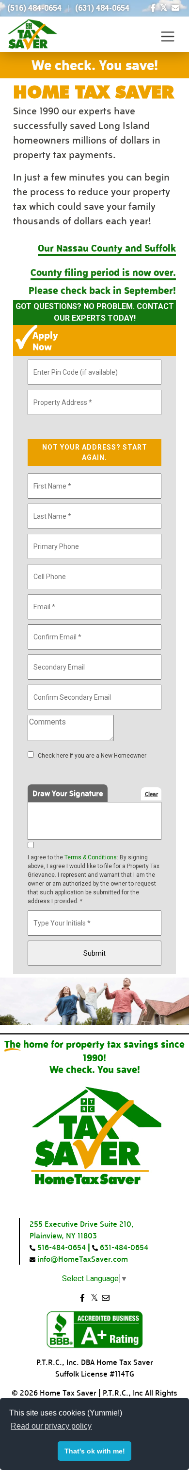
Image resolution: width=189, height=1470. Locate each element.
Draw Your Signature (67, 793)
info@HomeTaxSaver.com (81, 1258)
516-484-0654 (60, 1247)
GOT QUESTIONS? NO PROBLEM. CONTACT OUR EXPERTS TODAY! (95, 312)
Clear (151, 794)
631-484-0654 (123, 1247)
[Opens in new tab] (153, 8)
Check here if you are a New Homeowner (92, 755)
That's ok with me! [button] (94, 1451)
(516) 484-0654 (34, 8)
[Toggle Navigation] (167, 36)
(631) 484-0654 (102, 8)
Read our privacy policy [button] (51, 1426)
